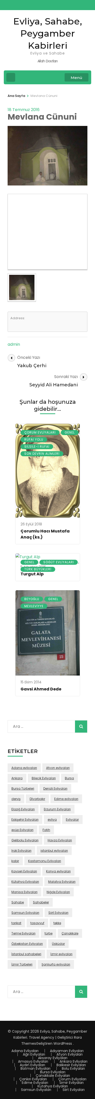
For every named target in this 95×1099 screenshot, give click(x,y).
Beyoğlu (31, 599)
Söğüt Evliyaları (58, 562)
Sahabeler (41, 902)
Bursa (69, 778)
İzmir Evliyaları (72, 1082)
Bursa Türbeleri (22, 788)
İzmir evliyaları (61, 954)
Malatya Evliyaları (61, 881)
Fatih (46, 830)
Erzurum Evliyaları (57, 809)
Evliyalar (72, 819)
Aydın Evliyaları (32, 1064)
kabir (15, 861)
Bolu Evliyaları (73, 1068)
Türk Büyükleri (37, 569)
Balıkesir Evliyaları (71, 1064)
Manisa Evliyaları (24, 892)
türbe (48, 933)
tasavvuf (37, 923)
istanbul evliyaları (54, 850)
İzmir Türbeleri (21, 964)
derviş (16, 799)
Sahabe (17, 902)
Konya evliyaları (58, 871)
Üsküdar (58, 944)
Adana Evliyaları (25, 1050)
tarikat (16, 923)
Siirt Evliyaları (58, 912)
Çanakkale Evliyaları (53, 1075)
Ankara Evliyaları (73, 1061)
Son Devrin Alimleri (42, 453)
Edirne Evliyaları (35, 1082)
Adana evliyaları (24, 768)
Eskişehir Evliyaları (25, 819)
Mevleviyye (34, 606)
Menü (76, 77)
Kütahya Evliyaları (25, 881)
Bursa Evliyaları (52, 1072)
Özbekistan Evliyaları (27, 944)
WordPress (62, 1043)
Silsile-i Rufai (36, 446)
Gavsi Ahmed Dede (41, 689)
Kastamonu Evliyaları (44, 861)
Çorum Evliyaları (40, 432)
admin (14, 344)
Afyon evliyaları (58, 768)
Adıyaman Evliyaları (67, 1050)
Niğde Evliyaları (58, 892)
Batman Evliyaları (35, 1068)
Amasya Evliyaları (33, 1061)
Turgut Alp (32, 574)
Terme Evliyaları (23, 933)
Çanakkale (70, 933)
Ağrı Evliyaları (34, 1054)
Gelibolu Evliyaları (25, 840)
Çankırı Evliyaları (33, 1079)
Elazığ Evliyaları (23, 809)
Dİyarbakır (37, 799)
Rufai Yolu (33, 439)
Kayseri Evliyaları (24, 871)
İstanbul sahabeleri (26, 954)
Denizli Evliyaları (55, 788)
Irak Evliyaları (21, 850)
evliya (52, 819)
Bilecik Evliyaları (44, 778)
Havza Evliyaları (60, 840)
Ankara (17, 778)
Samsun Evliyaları (25, 912)
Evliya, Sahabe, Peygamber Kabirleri (47, 33)
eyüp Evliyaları (22, 830)
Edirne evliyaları (66, 799)
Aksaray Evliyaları (52, 1057)
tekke (57, 923)
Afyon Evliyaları (69, 1054)
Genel (70, 432)
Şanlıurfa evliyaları (56, 964)
